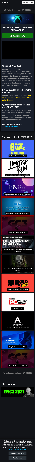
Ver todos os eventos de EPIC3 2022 (17, 373)
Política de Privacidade (17, 449)
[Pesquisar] (17, 2)
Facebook (14, 127)
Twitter (7, 127)
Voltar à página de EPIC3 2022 (18, 10)
